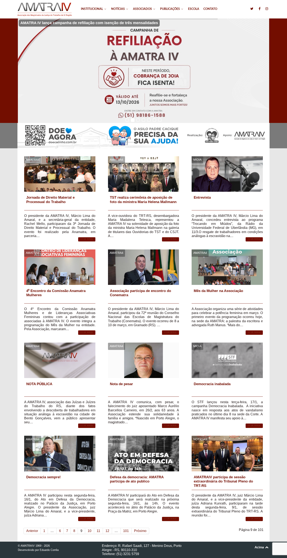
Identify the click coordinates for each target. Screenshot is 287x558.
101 (126, 531)
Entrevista (202, 197)
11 (98, 531)
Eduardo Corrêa (49, 549)
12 (107, 531)
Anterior (32, 531)
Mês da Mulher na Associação (218, 291)
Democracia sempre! (43, 477)
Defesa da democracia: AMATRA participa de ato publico (136, 479)
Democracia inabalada (212, 384)
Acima (260, 547)
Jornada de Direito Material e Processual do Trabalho (50, 200)
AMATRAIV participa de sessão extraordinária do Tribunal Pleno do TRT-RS (223, 481)
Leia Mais (87, 239)
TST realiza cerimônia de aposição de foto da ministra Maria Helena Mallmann (143, 200)
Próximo (140, 531)
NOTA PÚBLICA (39, 384)
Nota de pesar (121, 384)
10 (89, 531)
